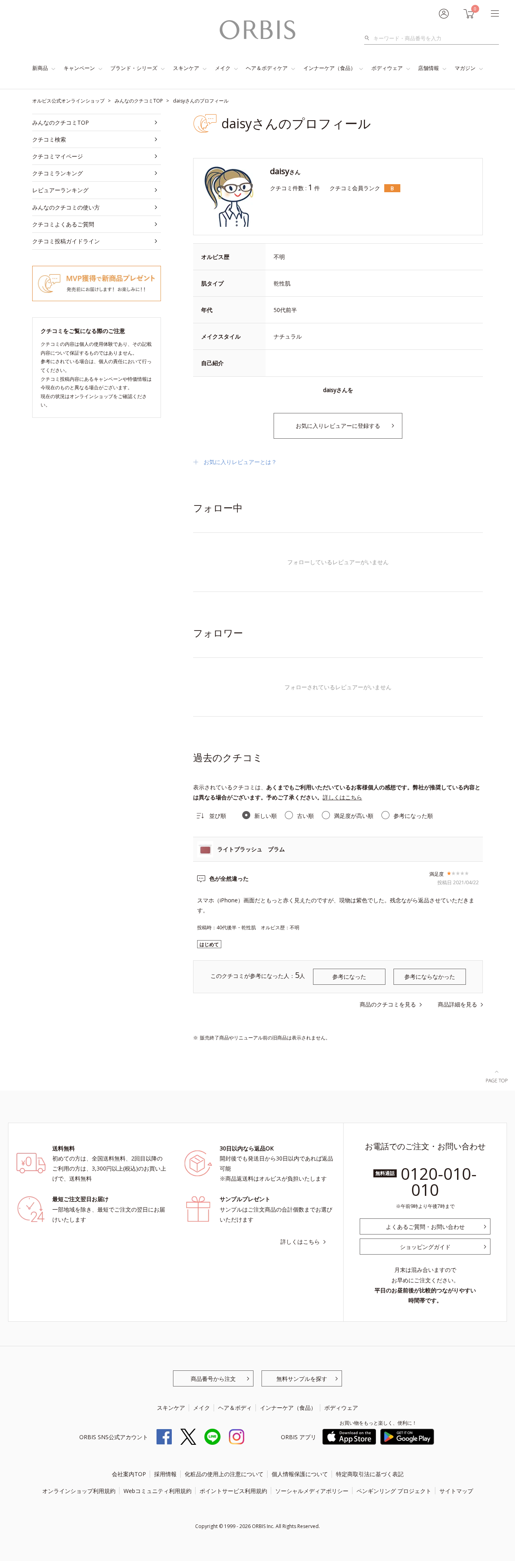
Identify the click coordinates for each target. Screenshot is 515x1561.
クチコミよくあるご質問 (63, 224)
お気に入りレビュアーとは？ (240, 462)
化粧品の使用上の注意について (224, 1474)
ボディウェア (387, 68)
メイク (223, 68)
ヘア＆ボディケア (267, 68)
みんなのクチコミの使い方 (66, 207)
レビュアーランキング (60, 190)
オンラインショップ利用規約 (78, 1491)
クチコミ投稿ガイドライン (66, 241)
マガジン (465, 68)
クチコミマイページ (57, 156)
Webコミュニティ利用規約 (158, 1491)
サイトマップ (456, 1491)
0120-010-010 (439, 1182)
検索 (369, 38)
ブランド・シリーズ (133, 68)
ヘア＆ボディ (235, 1407)
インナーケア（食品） (329, 68)
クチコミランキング (57, 173)
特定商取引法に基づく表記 (370, 1474)
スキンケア (186, 68)
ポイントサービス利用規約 (233, 1491)
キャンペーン (79, 68)
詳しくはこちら (342, 797)
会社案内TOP (129, 1474)
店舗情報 (428, 68)
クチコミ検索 (49, 139)
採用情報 (165, 1474)
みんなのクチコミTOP (60, 122)
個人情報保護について (300, 1474)
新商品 (40, 68)
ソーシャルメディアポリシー (311, 1491)
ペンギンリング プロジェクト (393, 1491)
